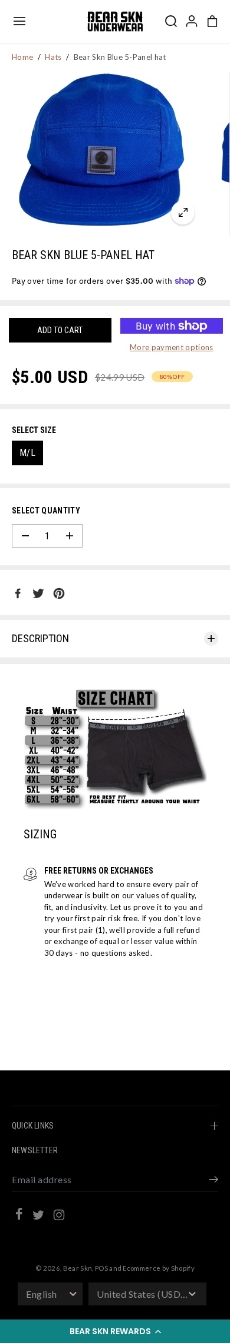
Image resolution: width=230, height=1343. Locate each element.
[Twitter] (38, 593)
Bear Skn (78, 1268)
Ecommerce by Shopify (159, 1268)
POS (101, 1268)
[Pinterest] (59, 593)
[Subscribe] (213, 1180)
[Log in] (192, 21)
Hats (53, 57)
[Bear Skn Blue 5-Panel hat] (183, 212)
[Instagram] (59, 1216)
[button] (115, 1331)
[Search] (171, 21)
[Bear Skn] (115, 21)
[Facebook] (18, 593)
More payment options (171, 347)
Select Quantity (46, 510)
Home (22, 57)
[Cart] (212, 21)
